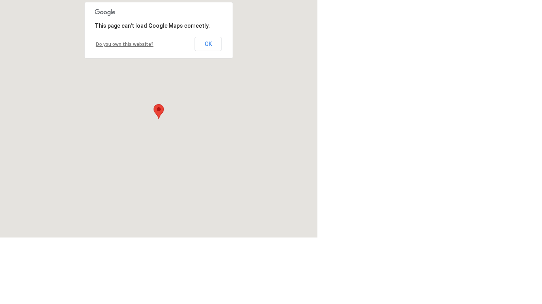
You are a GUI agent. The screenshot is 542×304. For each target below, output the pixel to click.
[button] (159, 111)
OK (208, 44)
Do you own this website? (125, 44)
